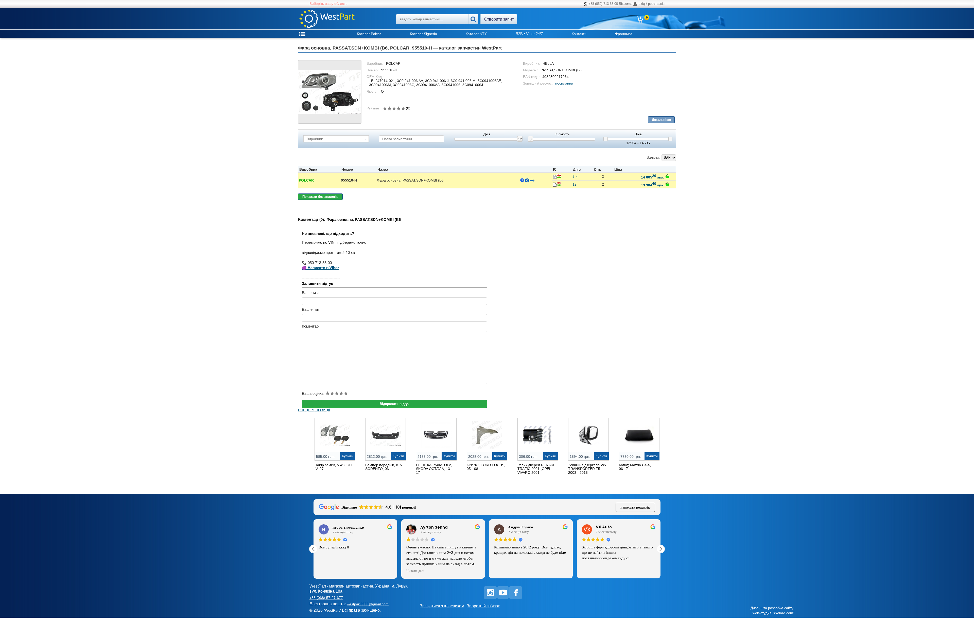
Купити (347, 456)
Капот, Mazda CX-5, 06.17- (635, 467)
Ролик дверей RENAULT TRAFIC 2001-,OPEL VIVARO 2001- (537, 469)
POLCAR (306, 180)
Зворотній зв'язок (483, 606)
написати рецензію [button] (635, 507)
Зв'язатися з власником (442, 606)
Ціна (638, 134)
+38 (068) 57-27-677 (326, 598)
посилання (564, 83)
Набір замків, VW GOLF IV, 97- (334, 467)
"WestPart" (332, 610)
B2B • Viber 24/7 (529, 33)
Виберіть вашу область (328, 4)
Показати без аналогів (320, 197)
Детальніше (661, 120)
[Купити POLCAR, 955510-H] (667, 176)
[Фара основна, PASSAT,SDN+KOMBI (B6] (329, 92)
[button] (660, 549)
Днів (486, 134)
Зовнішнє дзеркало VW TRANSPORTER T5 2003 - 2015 (587, 469)
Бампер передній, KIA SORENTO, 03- (383, 467)
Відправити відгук (394, 404)
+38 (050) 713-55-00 (603, 4)
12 (520, 139)
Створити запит (499, 19)
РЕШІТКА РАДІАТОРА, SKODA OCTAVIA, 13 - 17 (434, 469)
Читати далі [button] (415, 571)
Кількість (562, 134)
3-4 (575, 176)
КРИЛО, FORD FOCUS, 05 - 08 (486, 467)
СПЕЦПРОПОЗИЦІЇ (314, 410)
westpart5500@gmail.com (368, 604)
